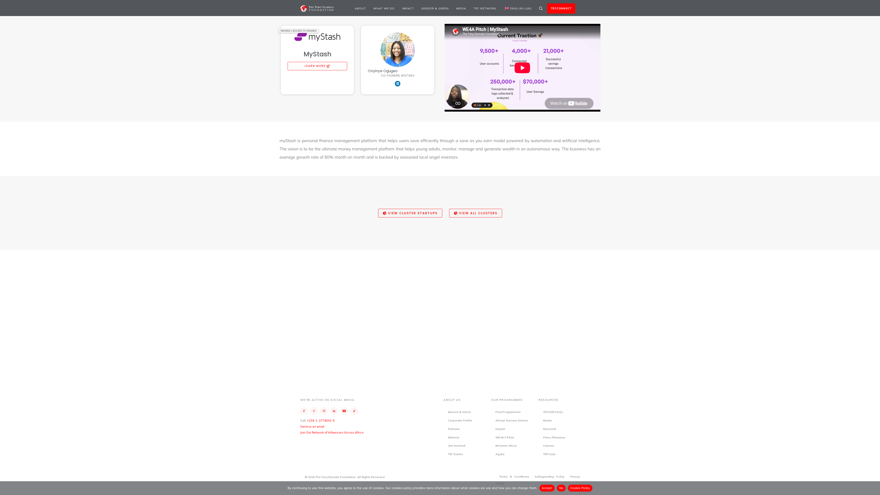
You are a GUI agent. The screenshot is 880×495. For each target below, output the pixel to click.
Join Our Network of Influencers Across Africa (331, 432)
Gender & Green (435, 8)
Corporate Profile (460, 420)
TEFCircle (549, 454)
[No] (874, 488)
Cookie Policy (580, 488)
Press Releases (554, 437)
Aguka (499, 454)
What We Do (384, 8)
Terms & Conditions (514, 476)
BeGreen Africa (506, 445)
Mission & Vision (459, 412)
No (561, 488)
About (360, 8)
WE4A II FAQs (504, 437)
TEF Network (485, 8)
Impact (408, 8)
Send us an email (312, 426)
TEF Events (455, 454)
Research (549, 429)
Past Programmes (508, 412)
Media (461, 8)
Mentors (453, 437)
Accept (547, 488)
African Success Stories (511, 420)
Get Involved (456, 445)
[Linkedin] (397, 83)
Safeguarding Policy (549, 476)
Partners (454, 429)
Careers (548, 445)
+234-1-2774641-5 (321, 420)
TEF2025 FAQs (553, 412)
